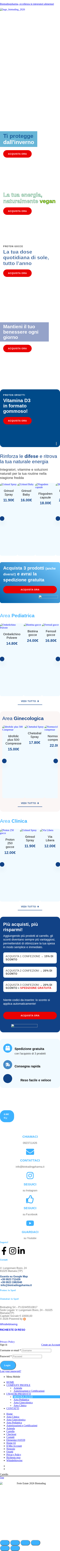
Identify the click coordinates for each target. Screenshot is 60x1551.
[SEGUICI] (30, 1175)
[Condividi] (25, 1543)
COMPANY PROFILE (18, 1385)
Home (9, 1413)
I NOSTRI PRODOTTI (18, 1393)
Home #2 (11, 1443)
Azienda (18, 1388)
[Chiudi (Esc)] (35, 1543)
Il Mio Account (14, 1445)
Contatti (10, 1437)
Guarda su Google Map (14, 1276)
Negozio (10, 1448)
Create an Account (50, 1344)
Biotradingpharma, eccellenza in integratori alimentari (27, 4)
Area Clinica (20, 1405)
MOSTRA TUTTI (23, 1396)
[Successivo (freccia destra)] (15, 1548)
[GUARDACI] (30, 1223)
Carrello (10, 1431)
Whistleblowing (8, 1324)
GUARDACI (30, 1232)
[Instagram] (13, 1251)
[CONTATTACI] (30, 1152)
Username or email (10, 1350)
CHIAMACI (30, 1136)
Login (7, 1365)
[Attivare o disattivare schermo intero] (15, 1543)
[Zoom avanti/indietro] (5, 1543)
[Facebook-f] (4, 1251)
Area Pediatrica (21, 1399)
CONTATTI (12, 1408)
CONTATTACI (30, 1160)
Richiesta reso (13, 1457)
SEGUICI (30, 1184)
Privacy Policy (7, 1341)
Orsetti (9, 1451)
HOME (10, 1382)
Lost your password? (10, 1371)
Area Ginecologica (23, 1402)
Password (6, 1356)
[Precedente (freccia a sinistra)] (5, 1548)
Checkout (11, 1434)
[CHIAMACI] (30, 1128)
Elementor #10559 (15, 1440)
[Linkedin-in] (21, 1251)
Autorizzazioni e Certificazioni (29, 1391)
